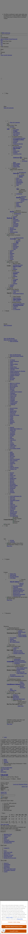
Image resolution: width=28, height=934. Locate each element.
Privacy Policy (10, 917)
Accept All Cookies (14, 931)
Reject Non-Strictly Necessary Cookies (14, 926)
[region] (14, 917)
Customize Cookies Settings (14, 922)
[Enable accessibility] (3, 930)
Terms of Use (20, 919)
